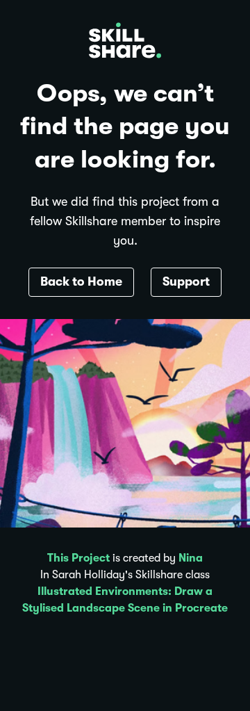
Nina (190, 558)
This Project (78, 558)
